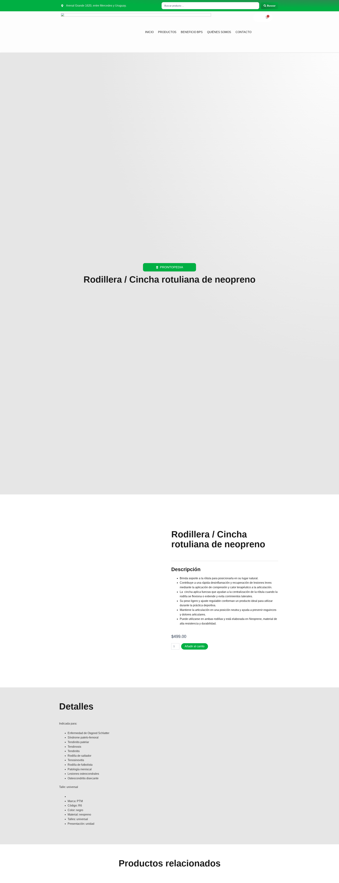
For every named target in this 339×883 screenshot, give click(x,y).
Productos (167, 32)
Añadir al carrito (194, 646)
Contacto (243, 32)
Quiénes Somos (219, 32)
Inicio (149, 32)
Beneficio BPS (192, 32)
